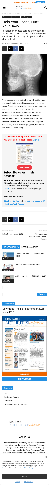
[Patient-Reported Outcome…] (8, 267)
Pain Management (26, 17)
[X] (21, 48)
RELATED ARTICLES (11, 247)
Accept (24, 476)
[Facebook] (15, 48)
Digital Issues (24, 379)
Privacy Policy (28, 468)
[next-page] (7, 287)
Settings (17, 482)
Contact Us (9, 400)
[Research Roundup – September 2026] (8, 256)
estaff (7, 43)
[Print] (4, 48)
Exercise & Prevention (6, 258)
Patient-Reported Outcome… (28, 264)
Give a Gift (16, 2)
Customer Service (11, 397)
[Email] (10, 48)
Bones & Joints (14, 13)
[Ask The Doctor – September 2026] (8, 279)
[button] (45, 457)
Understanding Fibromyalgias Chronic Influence (38, 236)
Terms (4, 468)
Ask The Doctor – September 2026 (31, 276)
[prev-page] (3, 287)
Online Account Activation (15, 404)
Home (4, 13)
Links (6, 393)
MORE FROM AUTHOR (30, 247)
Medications (16, 17)
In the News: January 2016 (12, 234)
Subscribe (40, 2)
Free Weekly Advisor (28, 2)
